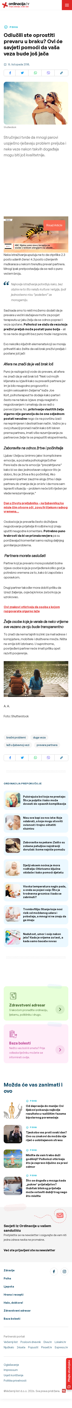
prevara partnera (47, 745)
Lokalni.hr (60, 1342)
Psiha (7, 1278)
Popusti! (33, 1347)
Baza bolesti (12, 1318)
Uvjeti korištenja (13, 1375)
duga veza (39, 737)
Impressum (11, 1369)
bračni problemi (16, 737)
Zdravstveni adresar (17, 1310)
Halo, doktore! (13, 1302)
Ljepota (9, 1286)
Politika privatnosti (15, 1380)
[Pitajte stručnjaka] (69, 1374)
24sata (21, 1347)
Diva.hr (48, 1342)
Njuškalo (9, 1347)
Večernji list (11, 1342)
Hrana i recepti (13, 1294)
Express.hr (61, 1347)
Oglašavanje (11, 1364)
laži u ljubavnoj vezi (17, 745)
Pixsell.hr (46, 1347)
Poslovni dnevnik (30, 1342)
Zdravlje (9, 1270)
